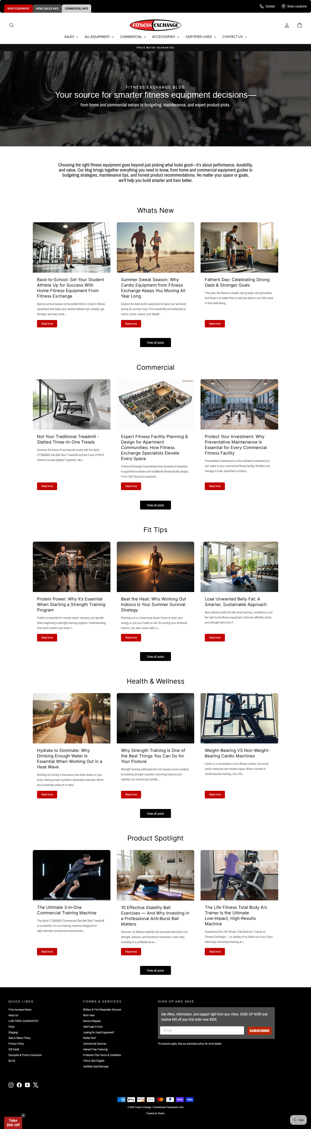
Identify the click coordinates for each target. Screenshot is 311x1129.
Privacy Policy (16, 1043)
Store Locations (297, 6)
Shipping (13, 1032)
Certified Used (199, 36)
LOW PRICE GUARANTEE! (23, 1021)
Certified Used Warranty (96, 1066)
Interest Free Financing (95, 1049)
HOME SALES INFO (47, 8)
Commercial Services (94, 1043)
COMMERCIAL (131, 36)
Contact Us (233, 36)
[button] (13, 1123)
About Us (13, 1015)
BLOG (11, 1061)
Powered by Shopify (155, 1113)
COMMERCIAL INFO (76, 8)
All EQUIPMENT (98, 36)
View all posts (155, 342)
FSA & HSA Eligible (93, 1061)
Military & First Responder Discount (102, 1009)
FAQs (11, 1027)
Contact (270, 6)
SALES (69, 36)
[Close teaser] (23, 1115)
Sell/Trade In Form (93, 1027)
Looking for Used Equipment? (98, 1032)
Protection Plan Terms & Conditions (102, 1055)
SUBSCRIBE (259, 1030)
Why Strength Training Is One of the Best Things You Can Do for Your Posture (153, 756)
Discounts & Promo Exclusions (25, 1055)
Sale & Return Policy (19, 1038)
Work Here (89, 1015)
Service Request (92, 1021)
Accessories (164, 36)
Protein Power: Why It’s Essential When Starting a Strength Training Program (71, 604)
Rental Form (89, 1038)
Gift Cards (13, 1049)
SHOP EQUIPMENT (18, 8)
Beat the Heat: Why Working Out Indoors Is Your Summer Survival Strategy (153, 604)
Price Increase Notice (19, 1009)
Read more (47, 324)
